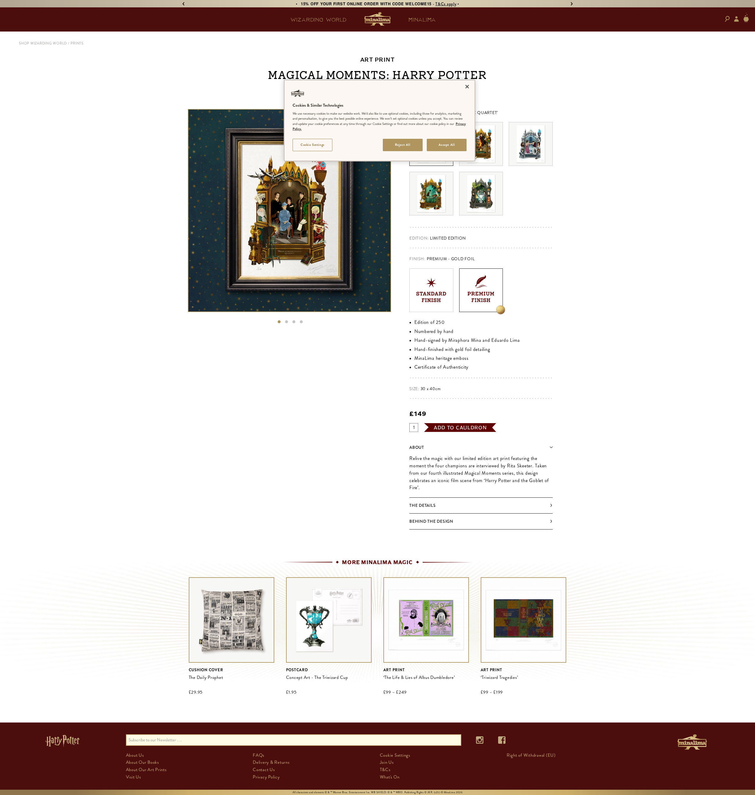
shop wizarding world (43, 43)
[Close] (467, 86)
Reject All (403, 144)
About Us (135, 755)
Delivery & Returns (271, 762)
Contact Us (264, 769)
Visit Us (133, 777)
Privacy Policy (266, 777)
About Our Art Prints (146, 769)
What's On (390, 777)
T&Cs (385, 769)
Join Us (387, 762)
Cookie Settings (312, 144)
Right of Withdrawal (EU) (531, 755)
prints (76, 43)
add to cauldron (460, 428)
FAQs (258, 755)
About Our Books (142, 762)
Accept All (447, 144)
